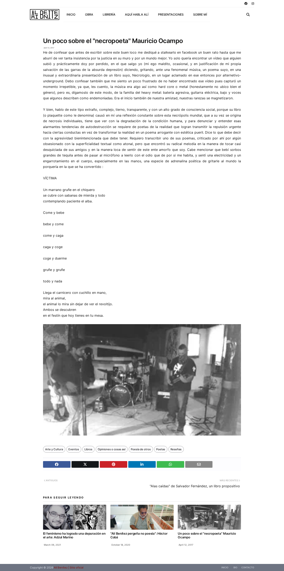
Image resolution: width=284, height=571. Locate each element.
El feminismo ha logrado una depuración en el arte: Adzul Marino (74, 535)
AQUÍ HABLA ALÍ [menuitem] (136, 14)
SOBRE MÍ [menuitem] (200, 14)
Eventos (73, 449)
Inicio (224, 567)
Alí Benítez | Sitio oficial (68, 567)
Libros (88, 449)
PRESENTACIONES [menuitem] (171, 14)
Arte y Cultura (54, 449)
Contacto (247, 567)
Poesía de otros (141, 449)
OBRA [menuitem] (89, 14)
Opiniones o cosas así (111, 449)
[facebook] (245, 3)
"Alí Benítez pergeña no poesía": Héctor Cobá (138, 535)
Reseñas (176, 449)
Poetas (160, 449)
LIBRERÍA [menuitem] (109, 14)
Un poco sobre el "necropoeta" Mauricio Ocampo (207, 535)
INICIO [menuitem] (71, 14)
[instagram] (252, 3)
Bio (235, 567)
